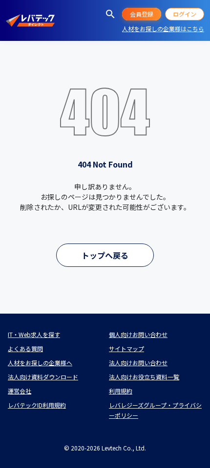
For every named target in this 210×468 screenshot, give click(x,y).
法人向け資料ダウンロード (43, 377)
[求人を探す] (110, 14)
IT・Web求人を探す (34, 334)
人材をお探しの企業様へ (40, 362)
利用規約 (120, 391)
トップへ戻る (105, 255)
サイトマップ (126, 348)
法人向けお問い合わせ (138, 362)
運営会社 (19, 391)
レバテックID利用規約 (37, 405)
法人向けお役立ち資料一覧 (144, 377)
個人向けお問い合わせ (138, 334)
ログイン (184, 14)
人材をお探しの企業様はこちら (163, 28)
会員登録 (141, 14)
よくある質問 (25, 348)
